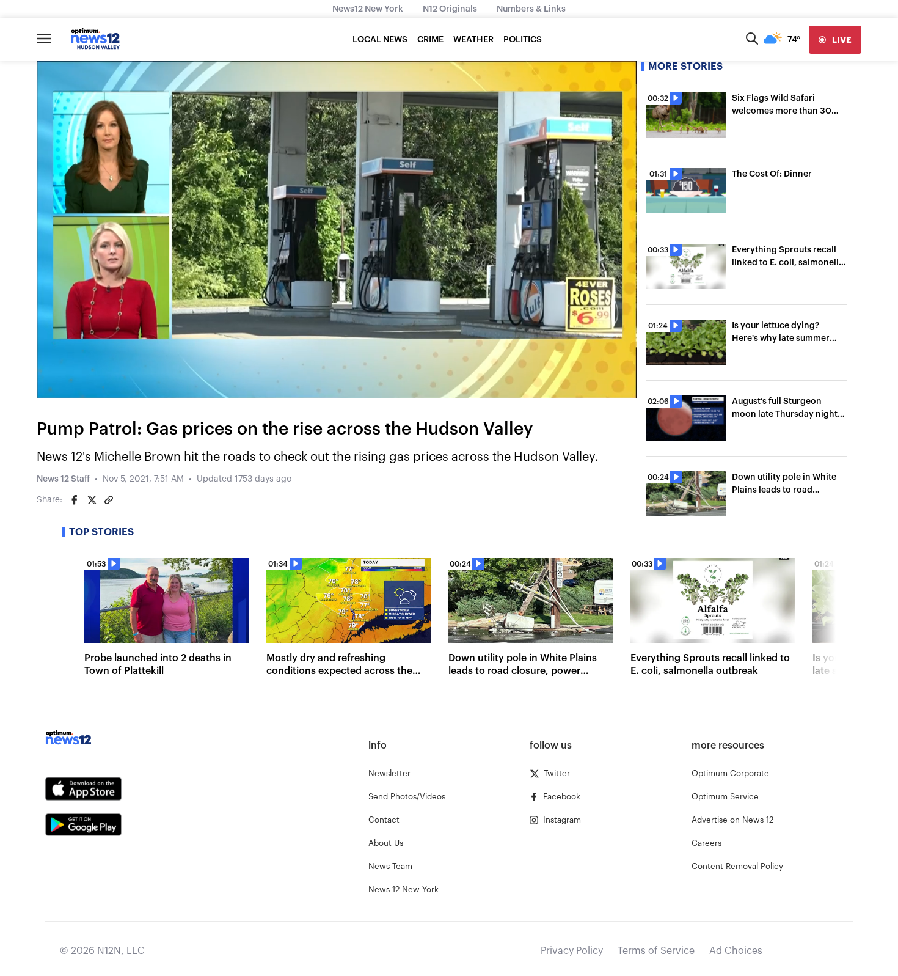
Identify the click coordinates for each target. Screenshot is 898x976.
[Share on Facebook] (74, 500)
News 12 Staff (63, 479)
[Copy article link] (109, 500)
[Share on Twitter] (92, 500)
